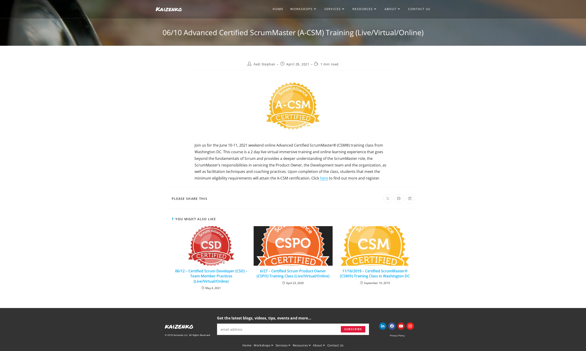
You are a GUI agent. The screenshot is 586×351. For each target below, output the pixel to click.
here (324, 178)
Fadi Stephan (264, 64)
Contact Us (335, 345)
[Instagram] (410, 326)
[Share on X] (387, 198)
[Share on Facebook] (398, 198)
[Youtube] (401, 326)
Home (246, 345)
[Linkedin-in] (382, 326)
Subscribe (353, 329)
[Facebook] (392, 326)
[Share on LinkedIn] (409, 198)
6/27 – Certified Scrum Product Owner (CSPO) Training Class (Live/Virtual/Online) (293, 273)
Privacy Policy (397, 335)
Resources (301, 345)
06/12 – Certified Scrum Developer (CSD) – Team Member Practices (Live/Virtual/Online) (211, 276)
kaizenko (179, 326)
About (318, 345)
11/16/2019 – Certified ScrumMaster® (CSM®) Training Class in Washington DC (375, 273)
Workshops (262, 345)
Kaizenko (169, 9)
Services (282, 345)
